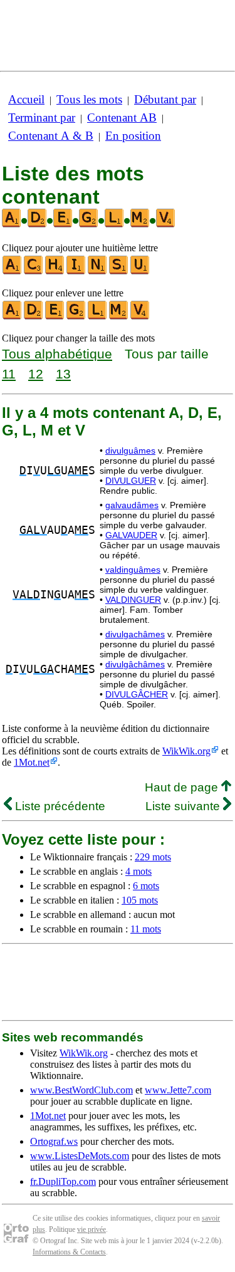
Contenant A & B (50, 135)
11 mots (145, 929)
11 (9, 374)
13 (63, 374)
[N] (97, 271)
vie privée (91, 1229)
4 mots (138, 871)
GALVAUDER (131, 535)
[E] (55, 316)
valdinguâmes (132, 570)
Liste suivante (184, 806)
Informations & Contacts (69, 1252)
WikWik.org (186, 751)
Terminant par (41, 117)
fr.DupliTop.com (63, 1181)
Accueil (26, 99)
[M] (119, 316)
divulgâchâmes (135, 664)
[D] (33, 316)
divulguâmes (130, 451)
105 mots (140, 900)
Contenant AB (122, 117)
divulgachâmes (135, 634)
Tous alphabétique (57, 354)
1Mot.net (32, 762)
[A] (12, 271)
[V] (140, 316)
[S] (119, 271)
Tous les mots (89, 99)
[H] (55, 271)
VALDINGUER (133, 600)
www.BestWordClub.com (81, 1090)
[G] (76, 316)
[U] (140, 271)
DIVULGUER (130, 481)
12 (35, 374)
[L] (97, 316)
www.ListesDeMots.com (79, 1155)
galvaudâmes (132, 505)
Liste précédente (58, 806)
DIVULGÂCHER (136, 694)
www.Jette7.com (178, 1090)
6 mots (146, 885)
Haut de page (183, 787)
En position (133, 135)
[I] (76, 271)
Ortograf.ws (54, 1141)
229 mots (153, 857)
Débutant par (165, 99)
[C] (33, 271)
